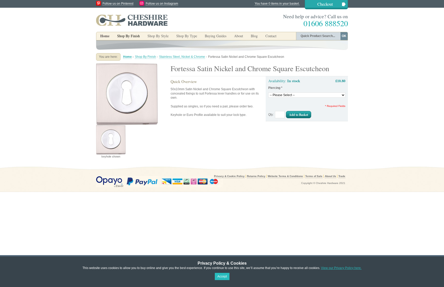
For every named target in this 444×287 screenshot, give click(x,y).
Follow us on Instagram (162, 3)
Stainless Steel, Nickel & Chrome (182, 57)
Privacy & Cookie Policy (229, 176)
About (238, 35)
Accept (222, 276)
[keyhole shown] (127, 65)
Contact (270, 35)
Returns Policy (256, 176)
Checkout (325, 4)
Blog (254, 35)
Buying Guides (215, 35)
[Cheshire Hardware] (132, 20)
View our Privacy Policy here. (341, 268)
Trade (341, 176)
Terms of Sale (313, 176)
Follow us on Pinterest (118, 3)
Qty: (271, 114)
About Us (330, 176)
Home (104, 36)
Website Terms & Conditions (285, 176)
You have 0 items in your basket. (277, 3)
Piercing (275, 88)
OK (344, 36)
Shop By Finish (145, 57)
